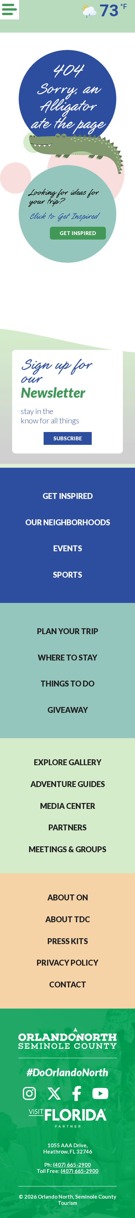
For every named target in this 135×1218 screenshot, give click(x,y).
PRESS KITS (67, 941)
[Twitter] (54, 1093)
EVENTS (67, 548)
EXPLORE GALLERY (67, 762)
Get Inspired (68, 496)
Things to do (67, 683)
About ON (67, 897)
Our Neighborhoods (67, 522)
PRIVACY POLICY (67, 962)
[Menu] (9, 9)
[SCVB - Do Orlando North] (67, 1037)
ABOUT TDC (67, 919)
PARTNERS (67, 827)
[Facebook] (76, 1093)
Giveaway (67, 710)
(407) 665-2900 (72, 1164)
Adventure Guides (67, 784)
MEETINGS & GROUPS (67, 849)
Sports (67, 574)
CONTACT (67, 984)
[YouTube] (100, 1093)
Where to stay (67, 657)
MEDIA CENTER (67, 806)
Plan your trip (67, 631)
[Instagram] (29, 1093)
